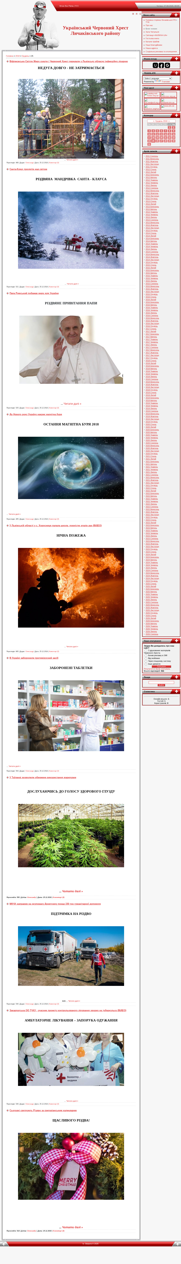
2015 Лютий (151, 268)
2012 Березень (152, 175)
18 (153, 137)
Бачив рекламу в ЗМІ (157, 655)
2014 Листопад (152, 260)
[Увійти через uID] (155, 65)
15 (169, 134)
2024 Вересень (152, 573)
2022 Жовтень (152, 512)
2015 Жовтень (152, 289)
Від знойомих (154, 658)
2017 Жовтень (152, 353)
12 (157, 134)
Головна (9, 56)
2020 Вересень (152, 446)
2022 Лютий (151, 491)
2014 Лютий (151, 236)
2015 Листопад (152, 292)
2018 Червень (152, 374)
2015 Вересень (152, 286)
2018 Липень (151, 376)
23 (174, 137)
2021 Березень (152, 461)
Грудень (25, 56)
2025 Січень (151, 584)
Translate (166, 82)
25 (153, 141)
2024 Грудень (152, 581)
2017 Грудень (152, 358)
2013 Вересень (152, 222)
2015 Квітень (151, 273)
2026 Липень (151, 631)
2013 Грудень (152, 230)
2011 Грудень (151, 167)
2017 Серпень (152, 347)
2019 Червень (152, 406)
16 (174, 134)
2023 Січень (151, 520)
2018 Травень (152, 371)
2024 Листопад (152, 578)
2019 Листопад (152, 419)
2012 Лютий (151, 172)
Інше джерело (154, 664)
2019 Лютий (151, 395)
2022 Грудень (152, 517)
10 (149, 134)
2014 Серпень (152, 252)
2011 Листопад (152, 164)
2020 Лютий (151, 427)
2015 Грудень (152, 294)
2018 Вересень (152, 382)
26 (157, 141)
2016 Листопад (152, 323)
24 (149, 141)
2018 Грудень (152, 390)
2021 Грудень (152, 485)
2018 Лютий (151, 363)
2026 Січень (151, 615)
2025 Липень (151, 600)
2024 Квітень (151, 560)
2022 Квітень (151, 496)
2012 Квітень (151, 177)
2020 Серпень (152, 443)
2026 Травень (152, 626)
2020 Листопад (152, 451)
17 (149, 137)
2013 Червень (152, 214)
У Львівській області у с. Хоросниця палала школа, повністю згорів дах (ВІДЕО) (56, 525)
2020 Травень (152, 435)
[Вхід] (140, 14)
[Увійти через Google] (167, 65)
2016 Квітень (151, 305)
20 (161, 137)
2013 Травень (152, 212)
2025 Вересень (152, 605)
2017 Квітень (151, 337)
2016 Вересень (152, 318)
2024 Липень (151, 568)
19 (157, 137)
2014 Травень (152, 244)
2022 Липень (151, 504)
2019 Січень (151, 392)
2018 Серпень (152, 379)
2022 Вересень (152, 509)
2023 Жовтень (152, 544)
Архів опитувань (163, 669)
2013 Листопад (152, 228)
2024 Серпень (152, 570)
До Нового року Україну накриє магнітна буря (36, 414)
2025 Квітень (151, 592)
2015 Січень (151, 265)
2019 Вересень (152, 414)
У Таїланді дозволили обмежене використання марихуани (43, 777)
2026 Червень (152, 629)
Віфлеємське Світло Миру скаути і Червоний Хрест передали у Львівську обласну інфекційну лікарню (69, 61)
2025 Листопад (152, 610)
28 (165, 141)
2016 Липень (151, 313)
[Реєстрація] (137, 14)
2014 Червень (152, 246)
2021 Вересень (152, 477)
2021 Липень (151, 472)
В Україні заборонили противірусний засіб (34, 658)
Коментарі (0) (54, 163)
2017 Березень (152, 334)
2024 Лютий (151, 554)
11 (153, 134)
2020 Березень (152, 430)
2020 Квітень (151, 432)
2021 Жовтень (152, 480)
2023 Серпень (152, 538)
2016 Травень (152, 307)
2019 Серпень (152, 411)
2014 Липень (151, 249)
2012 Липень (151, 185)
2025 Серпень (152, 602)
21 (165, 137)
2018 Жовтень (152, 384)
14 (165, 134)
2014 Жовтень (152, 257)
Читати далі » (72, 160)
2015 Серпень (152, 284)
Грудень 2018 (161, 121)
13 (161, 134)
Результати (149, 669)
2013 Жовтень (152, 225)
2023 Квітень (151, 528)
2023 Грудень (152, 549)
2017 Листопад (152, 355)
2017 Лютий (151, 331)
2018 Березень (152, 366)
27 (161, 141)
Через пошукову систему (159, 661)
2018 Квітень (151, 369)
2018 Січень (151, 361)
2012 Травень (152, 180)
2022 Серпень (152, 507)
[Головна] (133, 14)
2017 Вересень (152, 350)
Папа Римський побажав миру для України (34, 293)
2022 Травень (152, 499)
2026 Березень (152, 621)
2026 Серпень (152, 634)
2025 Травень (152, 594)
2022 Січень (151, 488)
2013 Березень (152, 207)
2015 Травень (152, 276)
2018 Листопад (152, 387)
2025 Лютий (151, 586)
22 (169, 137)
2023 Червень (152, 533)
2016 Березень (152, 302)
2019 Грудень (152, 422)
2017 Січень (151, 329)
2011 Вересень (152, 159)
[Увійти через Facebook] (161, 65)
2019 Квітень (151, 400)
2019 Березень (152, 398)
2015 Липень (151, 281)
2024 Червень (152, 565)
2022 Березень (152, 493)
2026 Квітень (151, 623)
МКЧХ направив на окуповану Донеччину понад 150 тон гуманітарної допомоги (55, 904)
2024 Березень (152, 557)
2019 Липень (151, 408)
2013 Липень (151, 217)
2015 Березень (152, 270)
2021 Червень (152, 469)
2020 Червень (152, 438)
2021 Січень (151, 456)
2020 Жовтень (152, 448)
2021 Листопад (152, 483)
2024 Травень (152, 562)
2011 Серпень (152, 156)
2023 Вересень (152, 541)
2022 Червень (152, 501)
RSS (77, 6)
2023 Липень (151, 536)
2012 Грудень (152, 199)
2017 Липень (151, 345)
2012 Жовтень (152, 193)
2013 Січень (151, 201)
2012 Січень (151, 169)
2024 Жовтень (152, 576)
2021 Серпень (152, 475)
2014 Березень (152, 238)
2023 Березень (152, 525)
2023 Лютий (151, 523)
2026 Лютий (151, 618)
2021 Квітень (151, 464)
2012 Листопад (152, 196)
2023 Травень (152, 530)
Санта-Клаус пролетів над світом (28, 169)
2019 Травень (152, 403)
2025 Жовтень (152, 608)
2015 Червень (152, 278)
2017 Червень (152, 342)
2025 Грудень (152, 613)
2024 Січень (151, 552)
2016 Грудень (152, 326)
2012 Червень (152, 183)
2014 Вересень (152, 254)
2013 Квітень (151, 209)
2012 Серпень (152, 188)
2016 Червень (152, 310)
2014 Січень (151, 233)
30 (174, 141)
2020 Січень (151, 424)
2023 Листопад (152, 546)
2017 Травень (152, 339)
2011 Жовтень (152, 161)
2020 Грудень (152, 453)
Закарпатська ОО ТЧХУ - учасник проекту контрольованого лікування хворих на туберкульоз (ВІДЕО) (68, 1010)
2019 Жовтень (152, 416)
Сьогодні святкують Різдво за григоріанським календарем (43, 1110)
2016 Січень (151, 297)
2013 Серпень (152, 220)
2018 (17, 56)
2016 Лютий (151, 299)
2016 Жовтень (152, 321)
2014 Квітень (151, 241)
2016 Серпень (152, 315)
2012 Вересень (152, 191)
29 (169, 141)
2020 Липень (151, 440)
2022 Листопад (152, 515)
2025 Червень (152, 597)
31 (149, 144)
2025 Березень (152, 589)
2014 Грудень (152, 262)
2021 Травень (152, 467)
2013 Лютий (151, 204)
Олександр (29, 163)
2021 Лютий (151, 459)
